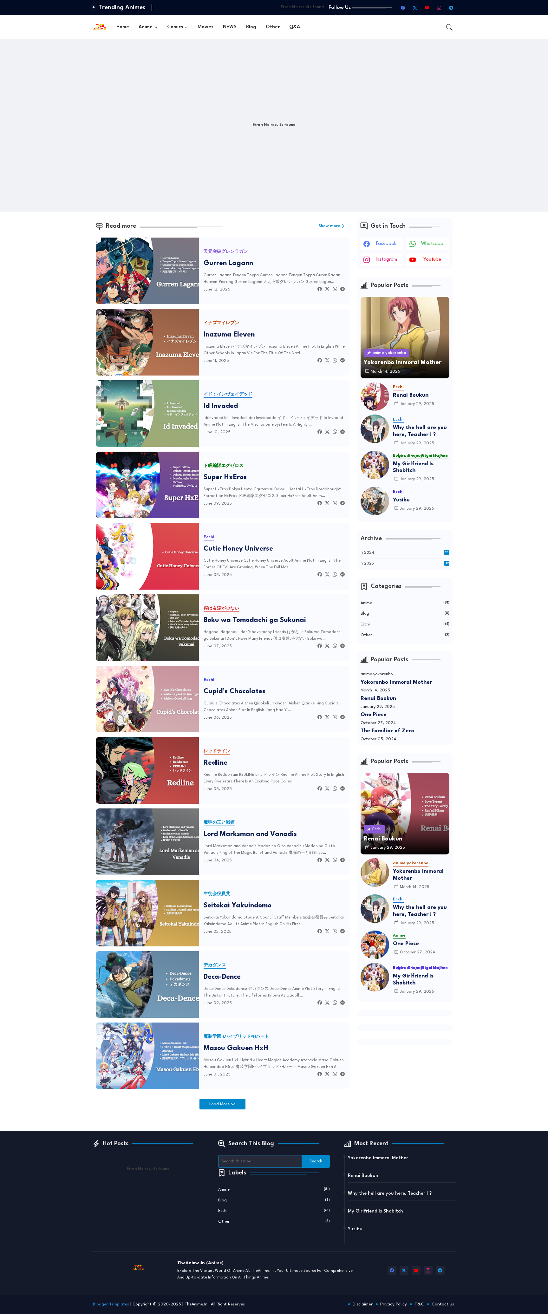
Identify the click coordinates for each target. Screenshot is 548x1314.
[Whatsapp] (335, 289)
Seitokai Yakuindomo (237, 905)
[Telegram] (342, 289)
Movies (205, 27)
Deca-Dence (222, 977)
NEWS (230, 27)
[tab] (123, 27)
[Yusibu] (375, 501)
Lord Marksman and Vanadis (250, 834)
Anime (146, 27)
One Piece (374, 714)
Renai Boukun (410, 395)
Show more (329, 226)
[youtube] (427, 7)
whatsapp (432, 243)
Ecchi (405, 624)
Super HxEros (225, 477)
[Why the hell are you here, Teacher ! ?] (375, 429)
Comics (175, 27)
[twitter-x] (415, 7)
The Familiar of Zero (387, 731)
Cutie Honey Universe (238, 549)
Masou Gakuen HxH (236, 1048)
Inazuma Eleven (229, 334)
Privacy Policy (393, 1304)
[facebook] (403, 7)
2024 (406, 553)
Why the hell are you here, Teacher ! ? (420, 431)
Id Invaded (221, 406)
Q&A (294, 27)
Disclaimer (363, 1304)
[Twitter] (327, 289)
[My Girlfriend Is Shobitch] (375, 465)
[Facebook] (319, 289)
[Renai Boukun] (375, 396)
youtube (432, 259)
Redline (215, 763)
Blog (251, 27)
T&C (419, 1304)
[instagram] (439, 7)
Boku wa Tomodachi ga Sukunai (255, 620)
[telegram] (451, 7)
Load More (220, 1104)
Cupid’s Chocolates (234, 691)
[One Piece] (375, 945)
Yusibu (401, 500)
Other (273, 27)
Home (122, 27)
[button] (449, 27)
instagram (386, 259)
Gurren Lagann (228, 263)
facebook (386, 243)
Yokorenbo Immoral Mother (396, 682)
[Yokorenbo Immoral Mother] (375, 872)
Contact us (443, 1304)
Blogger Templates (111, 1304)
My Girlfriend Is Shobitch (413, 467)
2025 (406, 563)
